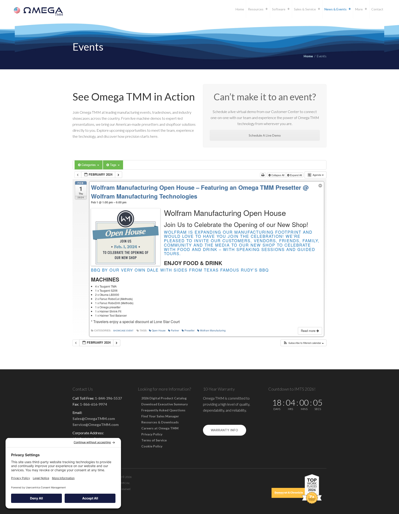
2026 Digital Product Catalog (164, 398)
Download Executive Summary (164, 404)
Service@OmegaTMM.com (96, 424)
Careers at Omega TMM (159, 428)
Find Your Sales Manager (160, 416)
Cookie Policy (151, 446)
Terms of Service (154, 440)
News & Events (335, 9)
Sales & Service (305, 9)
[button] (303, 343)
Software (278, 9)
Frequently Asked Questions (163, 410)
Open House (159, 330)
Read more (308, 330)
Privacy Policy (151, 434)
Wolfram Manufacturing (213, 330)
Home (240, 9)
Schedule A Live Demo (265, 135)
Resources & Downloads (160, 422)
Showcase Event (123, 330)
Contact (377, 9)
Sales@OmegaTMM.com (94, 418)
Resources (255, 9)
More (359, 9)
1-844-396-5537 (108, 398)
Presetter (189, 330)
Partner (175, 330)
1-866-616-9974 (93, 404)
